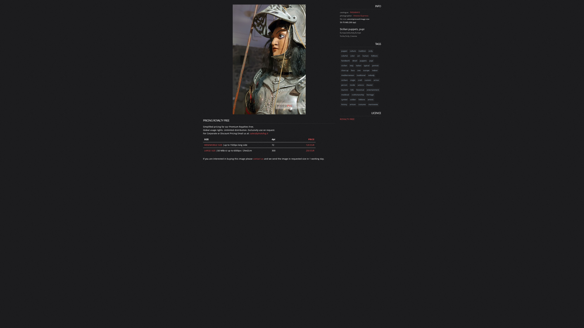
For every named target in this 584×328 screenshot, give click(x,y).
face (353, 70)
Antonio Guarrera (360, 15)
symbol (344, 99)
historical (360, 90)
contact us (258, 158)
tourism (344, 90)
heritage (370, 95)
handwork (345, 61)
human (365, 56)
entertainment (373, 90)
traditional (361, 75)
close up (344, 70)
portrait (375, 65)
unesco (361, 85)
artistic (371, 99)
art (358, 56)
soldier (353, 99)
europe (366, 70)
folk (352, 90)
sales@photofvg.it (259, 133)
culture (353, 51)
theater (370, 85)
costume (362, 104)
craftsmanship (358, 95)
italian (358, 65)
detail (354, 61)
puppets (363, 61)
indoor (375, 70)
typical (366, 65)
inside (352, 85)
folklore (374, 56)
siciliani (344, 80)
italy (351, 65)
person (344, 85)
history (344, 104)
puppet (344, 51)
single (352, 80)
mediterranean (347, 75)
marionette (373, 104)
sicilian (344, 65)
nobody (371, 75)
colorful (344, 56)
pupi (371, 61)
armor (376, 80)
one (359, 70)
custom (368, 80)
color (352, 56)
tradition (362, 51)
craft (360, 80)
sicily (370, 51)
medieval (345, 95)
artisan (353, 104)
